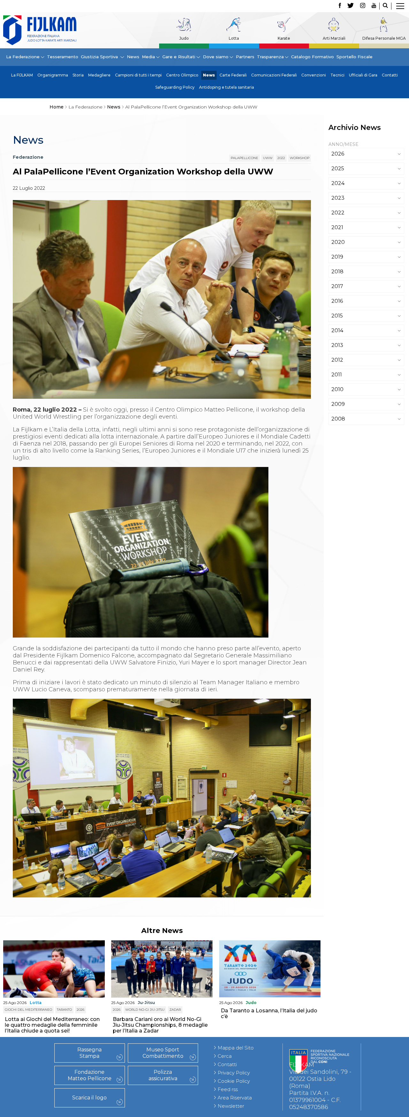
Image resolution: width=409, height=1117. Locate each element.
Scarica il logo (89, 1098)
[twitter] (350, 6)
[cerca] (385, 6)
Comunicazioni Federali (274, 75)
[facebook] (340, 6)
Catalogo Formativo (312, 56)
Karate (284, 38)
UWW (268, 158)
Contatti (390, 75)
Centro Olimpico (182, 75)
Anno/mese (343, 144)
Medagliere (99, 75)
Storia (78, 75)
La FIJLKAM (22, 75)
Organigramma (52, 75)
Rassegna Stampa (89, 1053)
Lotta (234, 38)
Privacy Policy (234, 1073)
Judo (184, 38)
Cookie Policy (234, 1081)
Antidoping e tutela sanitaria (226, 87)
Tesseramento (62, 56)
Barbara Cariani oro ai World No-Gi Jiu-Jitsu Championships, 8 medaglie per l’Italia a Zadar (160, 1025)
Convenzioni (313, 75)
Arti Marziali (334, 38)
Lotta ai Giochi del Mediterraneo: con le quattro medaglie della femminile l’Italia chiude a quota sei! (52, 1025)
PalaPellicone (244, 158)
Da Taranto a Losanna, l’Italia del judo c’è (269, 1013)
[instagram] (362, 6)
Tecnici (337, 75)
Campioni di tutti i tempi (138, 75)
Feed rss (228, 1089)
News (133, 56)
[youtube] (373, 6)
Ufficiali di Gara (363, 75)
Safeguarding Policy (175, 87)
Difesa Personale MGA (384, 38)
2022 (281, 158)
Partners (245, 56)
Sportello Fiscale (354, 56)
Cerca (225, 1056)
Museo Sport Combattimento (163, 1053)
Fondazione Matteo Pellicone (90, 1075)
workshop (299, 158)
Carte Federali (233, 75)
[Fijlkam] (39, 30)
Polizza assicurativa (163, 1075)
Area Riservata (235, 1098)
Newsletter (231, 1106)
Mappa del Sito (236, 1048)
